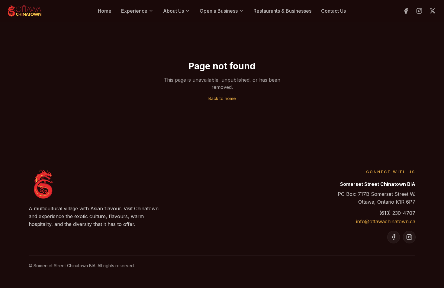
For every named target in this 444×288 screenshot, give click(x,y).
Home (104, 11)
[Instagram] (419, 11)
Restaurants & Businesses (282, 11)
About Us (173, 11)
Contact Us (333, 11)
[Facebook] (406, 11)
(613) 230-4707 (397, 213)
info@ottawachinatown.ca (385, 221)
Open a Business (219, 11)
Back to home (222, 98)
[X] (432, 11)
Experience (134, 11)
